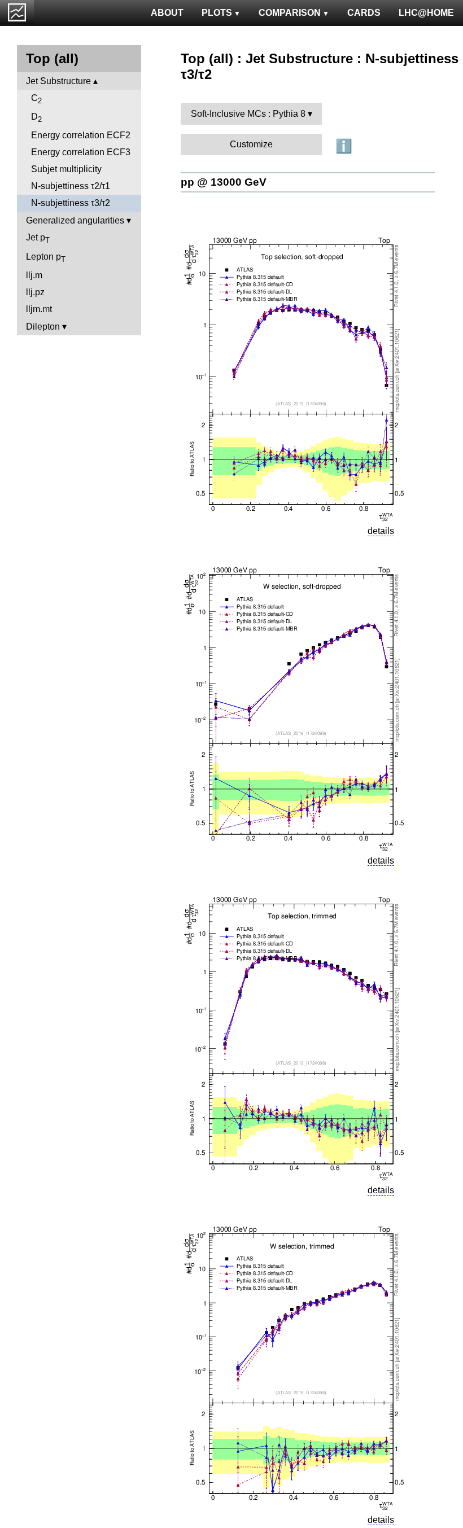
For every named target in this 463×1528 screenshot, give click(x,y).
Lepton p (45, 258)
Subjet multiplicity (66, 169)
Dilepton (43, 326)
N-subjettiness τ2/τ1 (70, 186)
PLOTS (217, 12)
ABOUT (167, 12)
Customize (251, 144)
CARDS (364, 12)
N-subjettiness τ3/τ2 (70, 203)
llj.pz (35, 292)
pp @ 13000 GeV (224, 182)
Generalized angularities (75, 220)
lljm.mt (39, 309)
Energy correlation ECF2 (80, 135)
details (381, 531)
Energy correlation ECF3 (80, 152)
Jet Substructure (58, 81)
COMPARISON (290, 12)
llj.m (34, 275)
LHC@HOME (426, 12)
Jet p (38, 238)
